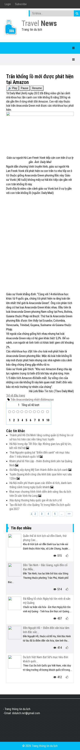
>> (69, 513)
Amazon (49, 399)
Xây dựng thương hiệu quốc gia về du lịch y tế (35, 500)
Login (8, 4)
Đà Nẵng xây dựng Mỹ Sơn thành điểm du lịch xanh (38, 469)
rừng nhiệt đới (36, 399)
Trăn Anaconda (19, 399)
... (62, 513)
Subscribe (21, 4)
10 (47, 420)
